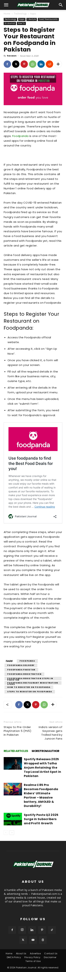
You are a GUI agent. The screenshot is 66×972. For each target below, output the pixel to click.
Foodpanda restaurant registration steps (32, 683)
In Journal (10, 23)
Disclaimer (50, 957)
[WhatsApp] (32, 64)
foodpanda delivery (20, 665)
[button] (61, 5)
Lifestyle (31, 19)
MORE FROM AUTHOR (45, 751)
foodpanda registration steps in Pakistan (30, 678)
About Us (21, 953)
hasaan (11, 55)
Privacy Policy (32, 957)
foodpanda (27, 661)
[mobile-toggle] (6, 5)
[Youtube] (33, 940)
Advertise (35, 953)
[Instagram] (22, 930)
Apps (33, 13)
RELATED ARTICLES (16, 751)
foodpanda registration (24, 674)
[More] (58, 64)
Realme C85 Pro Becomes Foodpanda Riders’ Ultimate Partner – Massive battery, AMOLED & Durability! (41, 795)
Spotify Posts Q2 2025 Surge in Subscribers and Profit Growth (41, 819)
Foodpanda (20, 136)
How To (21, 23)
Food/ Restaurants (48, 19)
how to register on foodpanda (28, 687)
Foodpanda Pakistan (21, 669)
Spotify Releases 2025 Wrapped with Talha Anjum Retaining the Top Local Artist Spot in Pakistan (42, 767)
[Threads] (43, 940)
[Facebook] (7, 64)
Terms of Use (33, 961)
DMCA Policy (14, 957)
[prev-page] (6, 832)
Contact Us (50, 953)
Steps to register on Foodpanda (29, 691)
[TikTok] (52, 930)
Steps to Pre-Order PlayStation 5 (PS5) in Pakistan (17, 731)
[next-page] (12, 832)
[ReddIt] (49, 64)
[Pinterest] (24, 64)
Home (7, 13)
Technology (20, 13)
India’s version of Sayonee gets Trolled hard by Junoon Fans (50, 732)
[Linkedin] (41, 64)
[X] (15, 64)
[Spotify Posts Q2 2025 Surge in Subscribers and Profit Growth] (13, 819)
